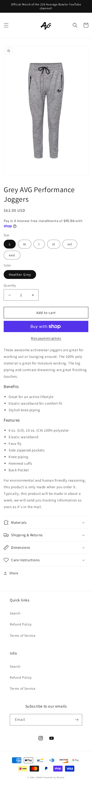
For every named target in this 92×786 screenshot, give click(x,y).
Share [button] (13, 573)
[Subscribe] (76, 719)
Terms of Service (23, 635)
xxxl (12, 255)
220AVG (39, 777)
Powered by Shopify (54, 777)
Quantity (10, 285)
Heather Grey (20, 274)
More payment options (46, 338)
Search (15, 613)
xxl (69, 244)
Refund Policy (21, 624)
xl (53, 244)
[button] (6, 25)
